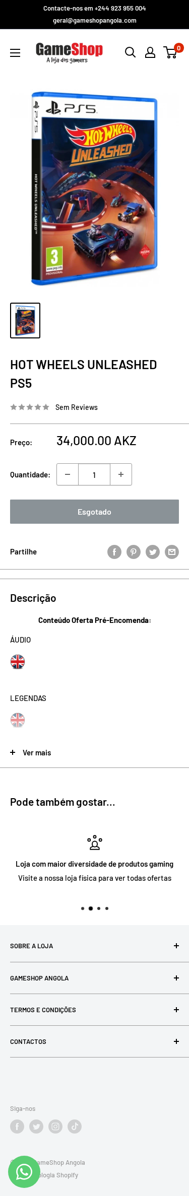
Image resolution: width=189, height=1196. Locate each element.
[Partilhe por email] (172, 551)
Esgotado (94, 511)
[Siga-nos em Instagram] (55, 1126)
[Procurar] (130, 52)
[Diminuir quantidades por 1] (67, 474)
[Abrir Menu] (15, 53)
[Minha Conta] (150, 52)
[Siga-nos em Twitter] (36, 1126)
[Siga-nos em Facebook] (17, 1126)
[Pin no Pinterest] (134, 551)
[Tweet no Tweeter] (153, 551)
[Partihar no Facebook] (114, 551)
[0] (170, 52)
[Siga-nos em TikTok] (75, 1126)
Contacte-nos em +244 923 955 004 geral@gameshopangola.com (94, 14)
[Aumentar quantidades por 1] (121, 474)
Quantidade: (30, 474)
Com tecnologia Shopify (44, 1175)
